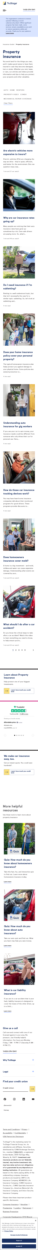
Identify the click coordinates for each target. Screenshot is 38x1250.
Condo (23, 94)
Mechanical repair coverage (18, 99)
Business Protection (10, 1212)
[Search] (32, 1089)
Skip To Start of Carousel (12, 740)
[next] (33, 650)
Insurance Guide (8, 44)
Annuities (24, 1204)
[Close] (36, 1220)
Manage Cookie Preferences (18, 1235)
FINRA (16, 1152)
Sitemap (6, 1110)
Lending (17, 1208)
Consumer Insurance (11, 1204)
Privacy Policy (8, 1231)
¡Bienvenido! (7, 1105)
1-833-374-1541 (29, 10)
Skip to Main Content (7, 0)
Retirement (27, 1208)
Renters (20, 90)
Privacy (24, 1129)
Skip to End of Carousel (11, 706)
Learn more (7, 881)
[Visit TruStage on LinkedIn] (24, 1099)
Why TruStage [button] (18, 1060)
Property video (11, 94)
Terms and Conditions (11, 1129)
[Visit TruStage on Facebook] (5, 1099)
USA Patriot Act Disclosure (13, 1136)
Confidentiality (20, 1133)
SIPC (21, 1152)
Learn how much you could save (21, 690)
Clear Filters (8, 103)
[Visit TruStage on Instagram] (14, 1099)
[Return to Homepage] (10, 3)
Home (12, 90)
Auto (6, 90)
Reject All (19, 1240)
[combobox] (15, 1089)
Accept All (19, 1246)
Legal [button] (18, 1071)
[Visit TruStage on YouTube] (33, 1099)
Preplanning (7, 1208)
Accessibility (7, 1133)
